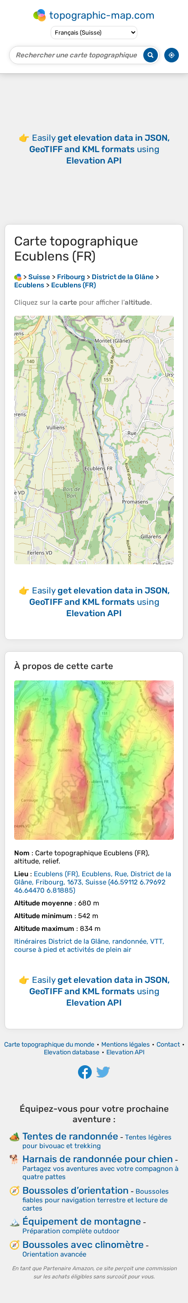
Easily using (99, 149)
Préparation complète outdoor (71, 1231)
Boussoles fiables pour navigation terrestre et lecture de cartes (95, 1199)
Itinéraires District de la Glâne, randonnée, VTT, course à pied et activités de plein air (89, 945)
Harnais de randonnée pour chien (97, 1159)
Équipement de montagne (81, 1221)
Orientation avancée (54, 1254)
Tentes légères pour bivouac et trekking (97, 1141)
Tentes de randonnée (70, 1136)
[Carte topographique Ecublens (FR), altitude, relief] (94, 760)
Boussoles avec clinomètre (83, 1244)
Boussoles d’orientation (75, 1190)
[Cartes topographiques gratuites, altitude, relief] (17, 277)
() (92, 882)
